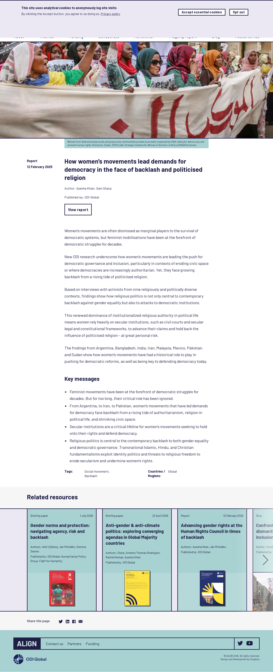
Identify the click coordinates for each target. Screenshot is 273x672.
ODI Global (91, 197)
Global (172, 471)
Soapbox (255, 659)
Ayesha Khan (85, 188)
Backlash (90, 476)
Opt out (239, 12)
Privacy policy (110, 14)
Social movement (96, 471)
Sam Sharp (104, 188)
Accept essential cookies (202, 12)
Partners (74, 643)
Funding (92, 643)
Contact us (54, 643)
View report (78, 209)
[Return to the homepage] (27, 643)
